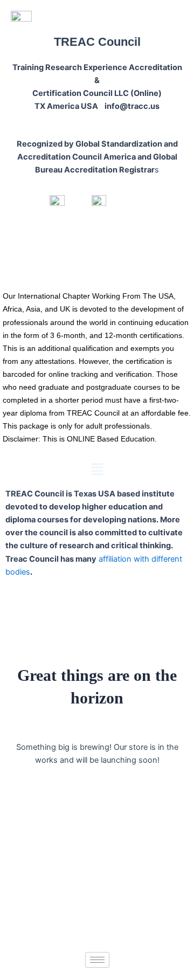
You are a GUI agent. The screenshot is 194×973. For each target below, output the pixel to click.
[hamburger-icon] (97, 960)
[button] (97, 470)
